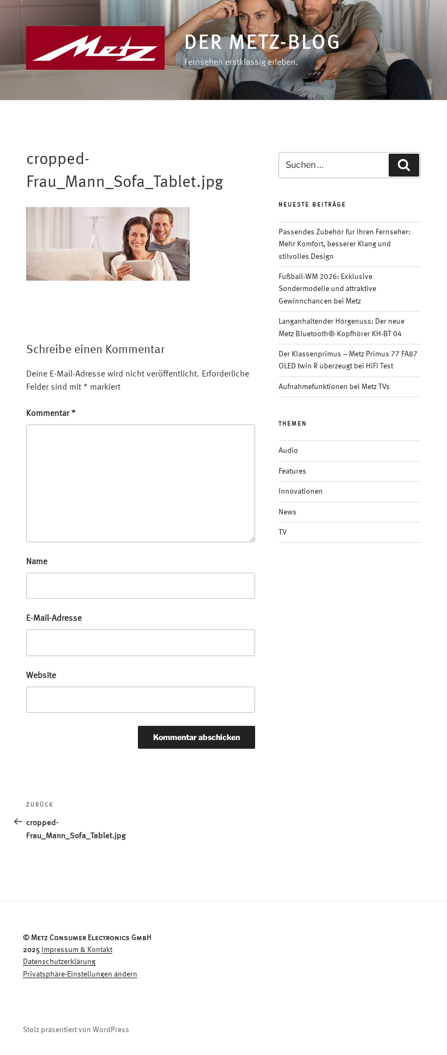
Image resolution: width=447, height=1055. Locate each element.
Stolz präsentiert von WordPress (76, 1030)
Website (41, 675)
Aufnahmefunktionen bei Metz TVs (334, 387)
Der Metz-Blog (262, 43)
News (288, 512)
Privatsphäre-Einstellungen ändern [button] (80, 974)
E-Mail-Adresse (54, 618)
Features (292, 471)
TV (283, 532)
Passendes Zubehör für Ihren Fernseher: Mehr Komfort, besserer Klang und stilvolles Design (344, 244)
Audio (288, 450)
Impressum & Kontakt (76, 950)
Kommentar (51, 413)
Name (36, 561)
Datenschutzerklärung (59, 962)
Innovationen (301, 491)
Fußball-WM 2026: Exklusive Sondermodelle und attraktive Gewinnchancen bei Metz (327, 289)
